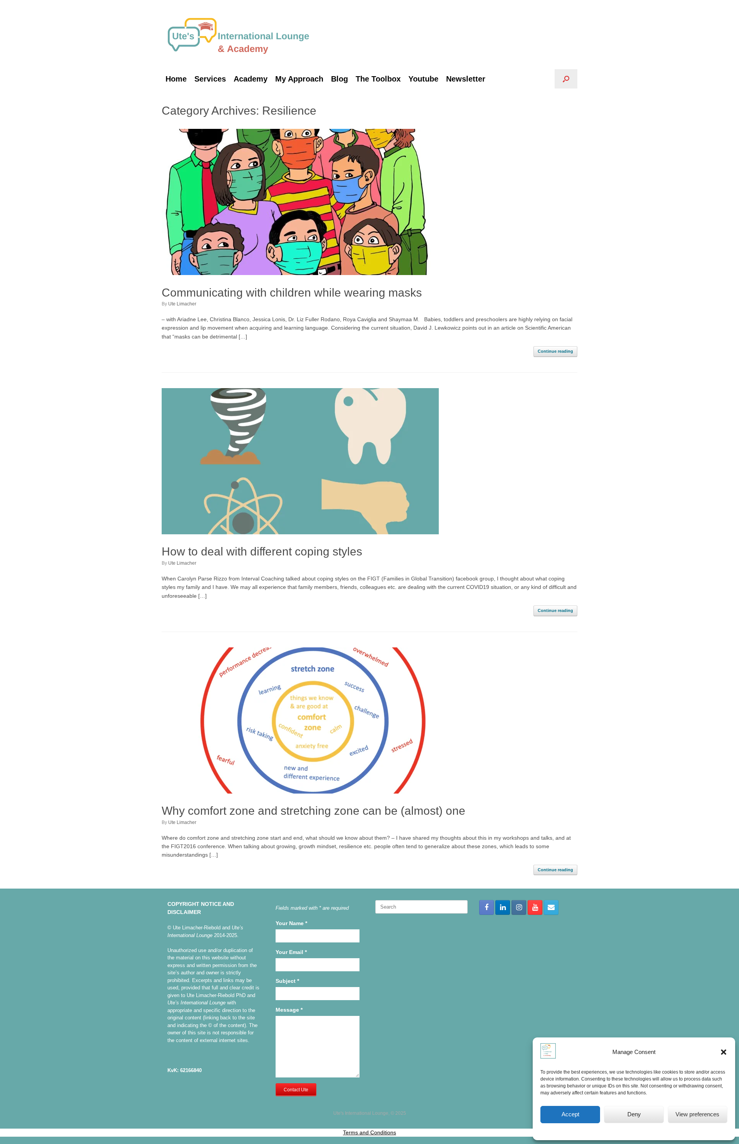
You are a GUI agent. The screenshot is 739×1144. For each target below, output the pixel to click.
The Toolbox (378, 79)
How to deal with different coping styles (262, 551)
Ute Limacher (182, 304)
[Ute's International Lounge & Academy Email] (551, 907)
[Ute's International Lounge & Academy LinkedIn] (502, 907)
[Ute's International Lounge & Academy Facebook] (486, 907)
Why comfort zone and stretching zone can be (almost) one (313, 810)
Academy (251, 79)
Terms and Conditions (369, 1132)
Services (210, 79)
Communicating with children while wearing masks (292, 292)
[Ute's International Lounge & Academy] (239, 34)
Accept (570, 1114)
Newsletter (465, 79)
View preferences (697, 1114)
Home (176, 79)
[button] (723, 1052)
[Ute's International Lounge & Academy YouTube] (535, 907)
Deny (634, 1114)
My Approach (299, 79)
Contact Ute (296, 1089)
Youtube (423, 79)
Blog (339, 79)
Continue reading (555, 351)
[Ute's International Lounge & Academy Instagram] (519, 907)
